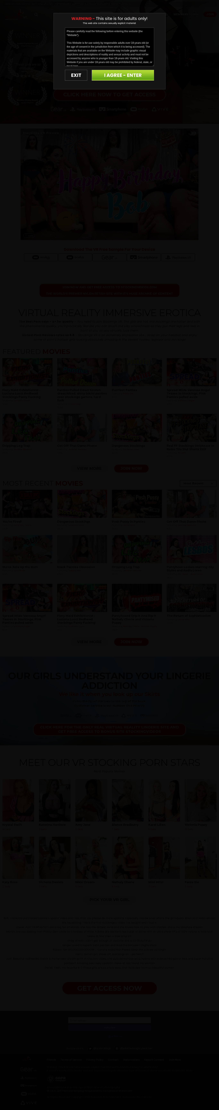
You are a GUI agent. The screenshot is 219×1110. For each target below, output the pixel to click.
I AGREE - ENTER (123, 75)
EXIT (76, 75)
